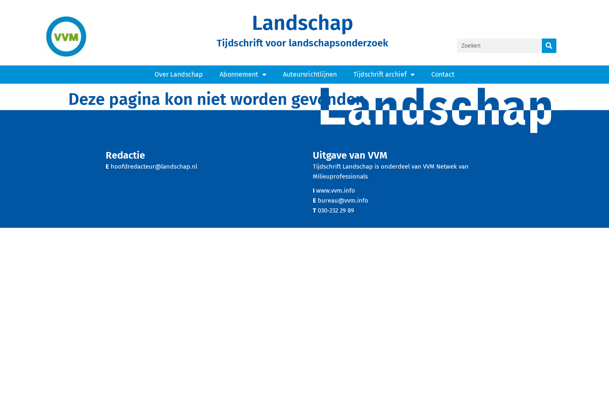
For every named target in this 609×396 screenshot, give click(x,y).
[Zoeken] (549, 46)
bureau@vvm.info (343, 200)
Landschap (302, 22)
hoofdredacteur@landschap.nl (154, 166)
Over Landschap (179, 74)
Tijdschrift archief (379, 74)
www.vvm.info (335, 190)
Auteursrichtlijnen (310, 74)
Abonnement (239, 74)
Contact (442, 74)
